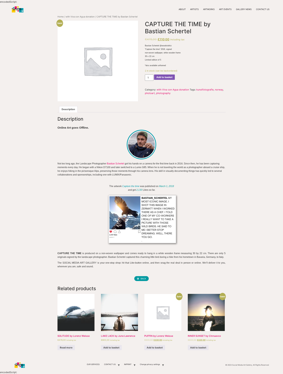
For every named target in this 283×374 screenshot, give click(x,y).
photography (163, 93)
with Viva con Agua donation (80, 16)
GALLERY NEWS (244, 9)
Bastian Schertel (115, 163)
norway (219, 89)
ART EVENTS (225, 9)
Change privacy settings (150, 364)
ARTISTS (194, 9)
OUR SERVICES (93, 364)
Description (68, 109)
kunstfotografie (205, 89)
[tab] (68, 109)
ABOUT (182, 9)
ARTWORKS (209, 9)
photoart (150, 93)
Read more (66, 347)
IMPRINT (127, 364)
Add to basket (164, 77)
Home (60, 16)
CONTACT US (262, 9)
